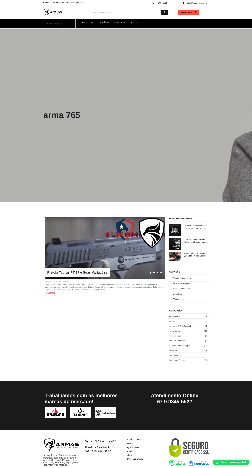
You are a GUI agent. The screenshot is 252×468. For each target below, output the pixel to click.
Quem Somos (133, 447)
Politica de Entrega (135, 459)
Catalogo (131, 451)
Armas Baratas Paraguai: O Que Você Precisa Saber (195, 254)
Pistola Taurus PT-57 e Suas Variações (77, 272)
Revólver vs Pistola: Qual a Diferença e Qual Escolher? (195, 227)
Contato (130, 455)
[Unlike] (161, 221)
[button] (231, 462)
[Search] (164, 12)
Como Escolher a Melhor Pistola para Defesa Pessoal (196, 240)
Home (130, 443)
